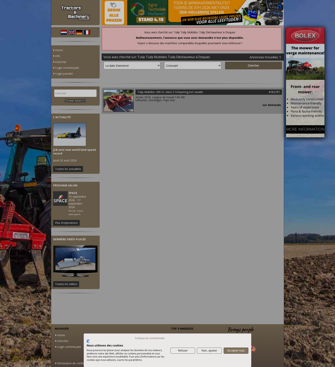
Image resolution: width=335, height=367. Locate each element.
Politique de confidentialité (150, 338)
